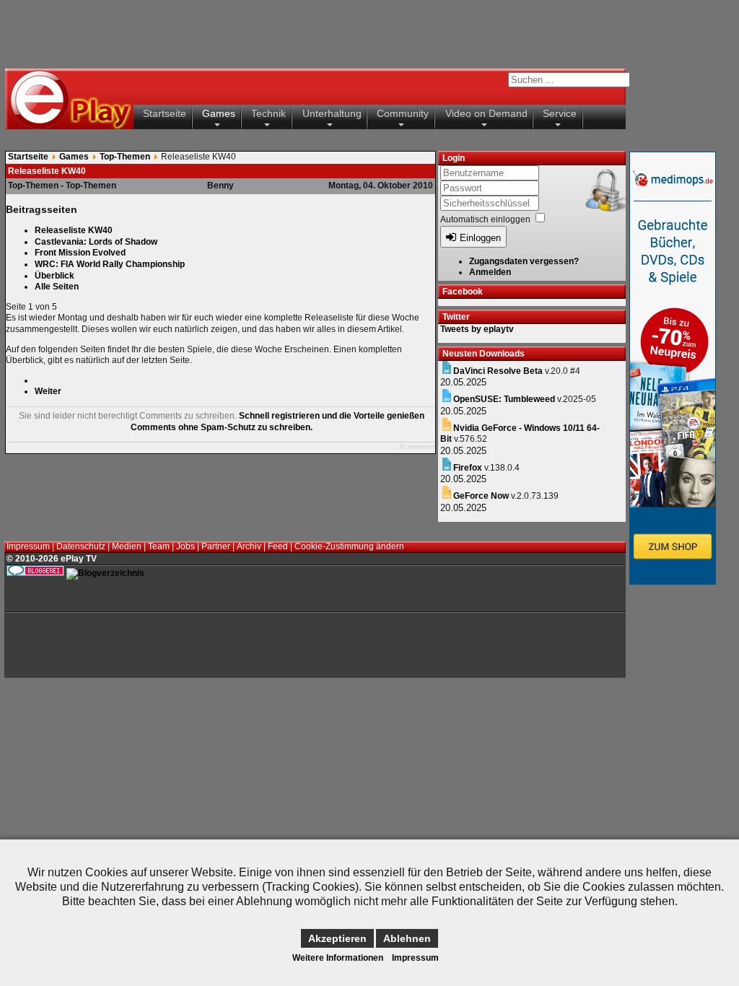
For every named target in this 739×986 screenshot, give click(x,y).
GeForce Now (481, 496)
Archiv (249, 546)
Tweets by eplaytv (477, 329)
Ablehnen (407, 938)
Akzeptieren (337, 938)
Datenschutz (80, 546)
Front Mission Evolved (80, 253)
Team (159, 546)
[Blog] (105, 573)
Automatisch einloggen (485, 219)
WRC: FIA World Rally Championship (110, 264)
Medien (126, 546)
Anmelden (490, 272)
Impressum (28, 546)
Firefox (467, 468)
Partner (215, 546)
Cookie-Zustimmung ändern (349, 546)
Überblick (54, 276)
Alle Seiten (57, 287)
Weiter (48, 391)
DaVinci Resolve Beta (498, 371)
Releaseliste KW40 (74, 230)
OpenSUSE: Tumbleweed (504, 399)
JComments (416, 446)
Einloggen (480, 237)
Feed (278, 546)
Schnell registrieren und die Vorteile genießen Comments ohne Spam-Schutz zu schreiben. (277, 421)
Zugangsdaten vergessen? (524, 261)
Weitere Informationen (337, 958)
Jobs (185, 546)
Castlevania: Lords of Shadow (96, 242)
